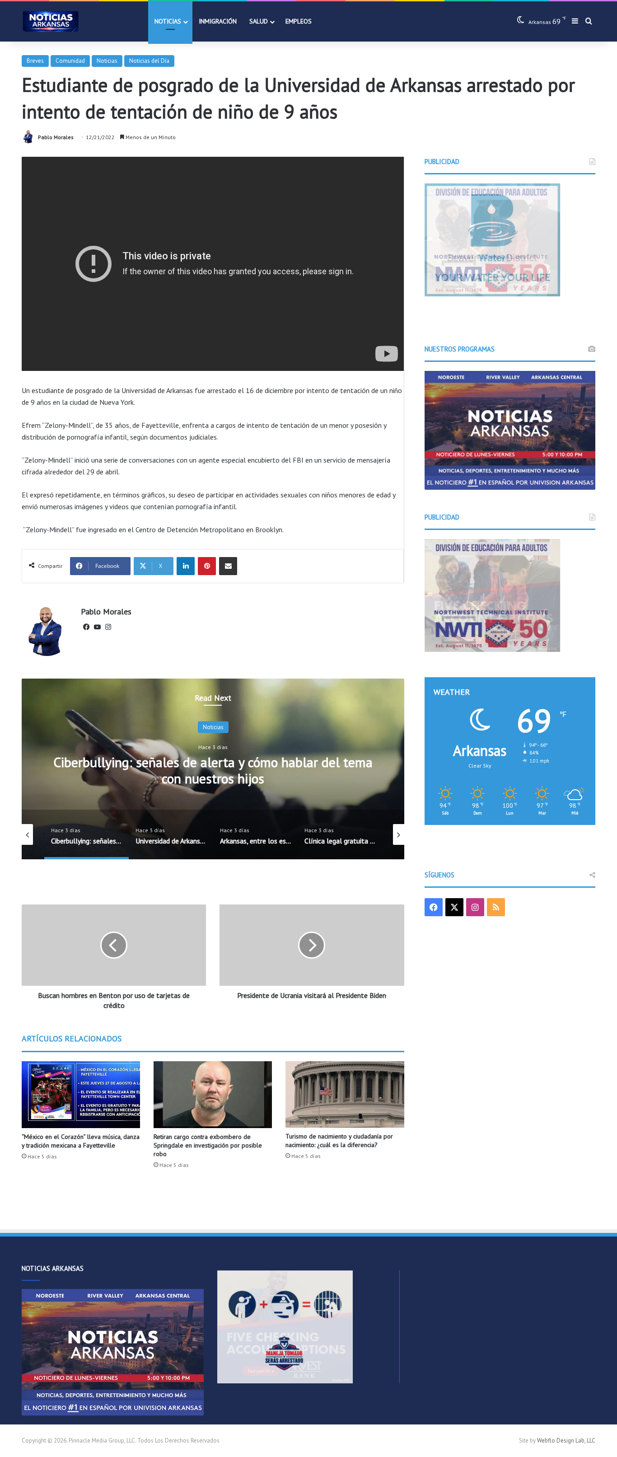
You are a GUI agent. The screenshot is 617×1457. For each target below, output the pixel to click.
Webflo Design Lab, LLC (566, 1440)
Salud (258, 21)
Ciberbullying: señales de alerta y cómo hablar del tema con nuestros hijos (213, 770)
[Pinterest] (207, 566)
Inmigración (218, 21)
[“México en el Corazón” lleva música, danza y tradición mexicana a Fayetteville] (81, 1094)
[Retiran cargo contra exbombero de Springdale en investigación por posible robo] (213, 1094)
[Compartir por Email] (228, 566)
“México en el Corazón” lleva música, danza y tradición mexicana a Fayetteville (81, 1141)
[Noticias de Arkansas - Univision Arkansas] (50, 21)
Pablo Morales (56, 137)
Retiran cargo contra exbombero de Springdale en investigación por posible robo (208, 1145)
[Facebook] (86, 627)
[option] (213, 769)
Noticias (167, 21)
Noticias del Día (149, 61)
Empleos (298, 21)
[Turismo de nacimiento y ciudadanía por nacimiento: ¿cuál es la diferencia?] (344, 1094)
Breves (35, 61)
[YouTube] (97, 627)
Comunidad (70, 61)
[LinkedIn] (186, 566)
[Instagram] (108, 627)
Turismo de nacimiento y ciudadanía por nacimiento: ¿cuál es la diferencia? (339, 1140)
